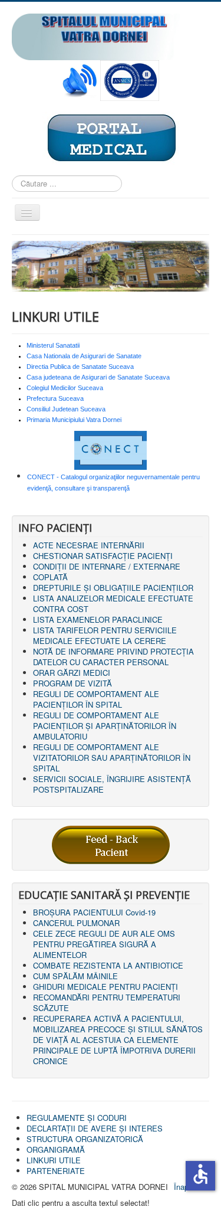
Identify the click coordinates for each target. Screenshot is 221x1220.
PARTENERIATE (56, 1170)
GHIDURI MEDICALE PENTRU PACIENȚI (105, 986)
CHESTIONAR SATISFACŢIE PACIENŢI (103, 555)
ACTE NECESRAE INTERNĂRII (88, 545)
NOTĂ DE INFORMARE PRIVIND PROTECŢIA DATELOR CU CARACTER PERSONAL (113, 657)
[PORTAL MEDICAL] (110, 137)
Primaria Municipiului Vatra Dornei (74, 419)
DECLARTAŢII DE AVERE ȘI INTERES (95, 1128)
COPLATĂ (50, 577)
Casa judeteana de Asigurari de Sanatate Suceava (98, 377)
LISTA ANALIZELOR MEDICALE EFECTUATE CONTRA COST (113, 603)
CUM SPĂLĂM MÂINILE (75, 976)
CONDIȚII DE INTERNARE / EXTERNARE (106, 566)
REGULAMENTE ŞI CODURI (77, 1117)
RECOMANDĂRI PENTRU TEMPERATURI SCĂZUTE (106, 1002)
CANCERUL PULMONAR (76, 922)
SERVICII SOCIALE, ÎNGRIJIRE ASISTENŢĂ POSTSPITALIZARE (112, 784)
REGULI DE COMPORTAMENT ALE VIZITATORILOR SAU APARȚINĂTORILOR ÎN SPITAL (111, 757)
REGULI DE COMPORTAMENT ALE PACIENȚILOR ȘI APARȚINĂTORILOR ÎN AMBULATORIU (104, 725)
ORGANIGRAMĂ (56, 1149)
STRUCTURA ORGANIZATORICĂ (85, 1138)
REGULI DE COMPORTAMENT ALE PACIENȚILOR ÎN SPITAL (96, 699)
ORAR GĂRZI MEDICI (71, 672)
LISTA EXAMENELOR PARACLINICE (98, 619)
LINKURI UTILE (54, 1160)
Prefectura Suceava (55, 398)
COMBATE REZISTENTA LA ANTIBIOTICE (108, 965)
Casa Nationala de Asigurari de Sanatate (84, 355)
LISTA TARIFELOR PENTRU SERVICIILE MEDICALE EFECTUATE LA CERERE (105, 635)
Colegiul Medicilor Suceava (65, 387)
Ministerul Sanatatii (53, 345)
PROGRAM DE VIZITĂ (72, 683)
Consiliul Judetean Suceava (66, 409)
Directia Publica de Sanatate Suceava (80, 366)
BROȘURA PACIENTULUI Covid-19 (94, 912)
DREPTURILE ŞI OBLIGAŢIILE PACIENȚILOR (113, 587)
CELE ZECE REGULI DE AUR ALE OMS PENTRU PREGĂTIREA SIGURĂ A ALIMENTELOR (104, 944)
